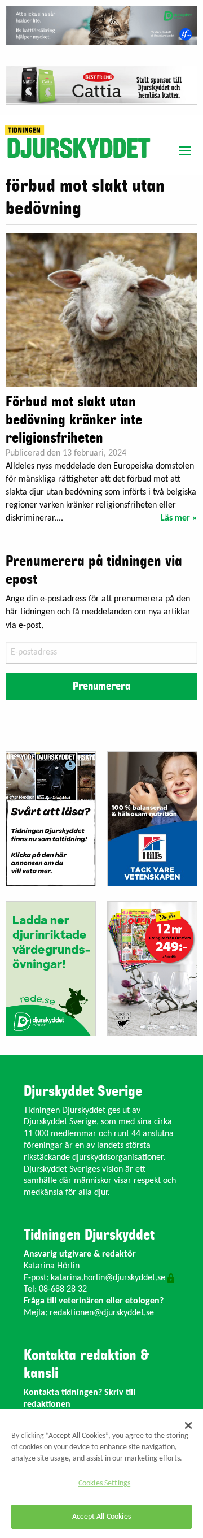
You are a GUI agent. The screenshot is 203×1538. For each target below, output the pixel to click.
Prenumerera (101, 686)
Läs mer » (179, 518)
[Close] (188, 1425)
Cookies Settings (104, 1483)
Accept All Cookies (101, 1517)
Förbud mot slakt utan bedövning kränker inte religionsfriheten (74, 420)
